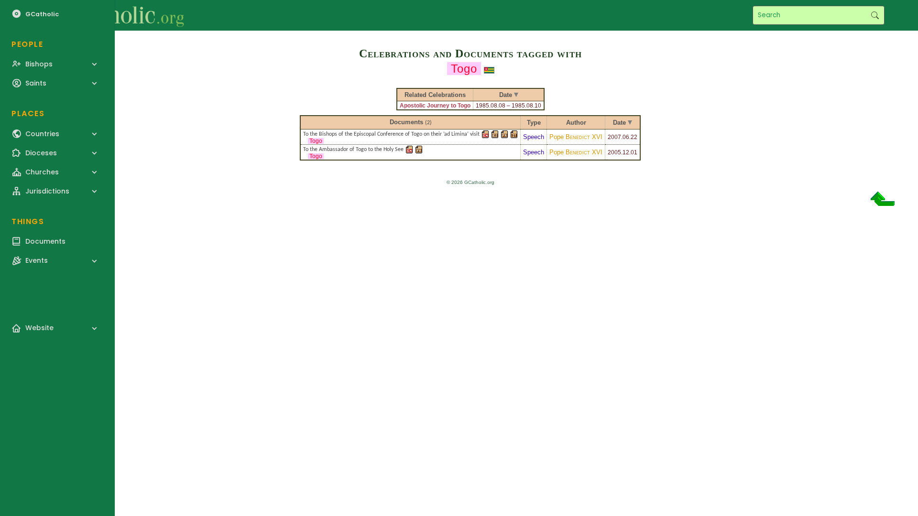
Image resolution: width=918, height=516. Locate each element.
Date (619, 122)
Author (576, 122)
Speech (533, 136)
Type (534, 122)
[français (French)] (504, 133)
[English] (485, 133)
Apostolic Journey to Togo (435, 105)
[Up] (883, 202)
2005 (614, 152)
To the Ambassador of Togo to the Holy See (353, 149)
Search (874, 15)
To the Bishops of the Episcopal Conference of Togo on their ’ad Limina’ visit (391, 134)
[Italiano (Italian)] (514, 133)
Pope (575, 136)
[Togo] (489, 69)
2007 (614, 137)
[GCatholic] (118, 15)
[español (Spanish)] (495, 133)
